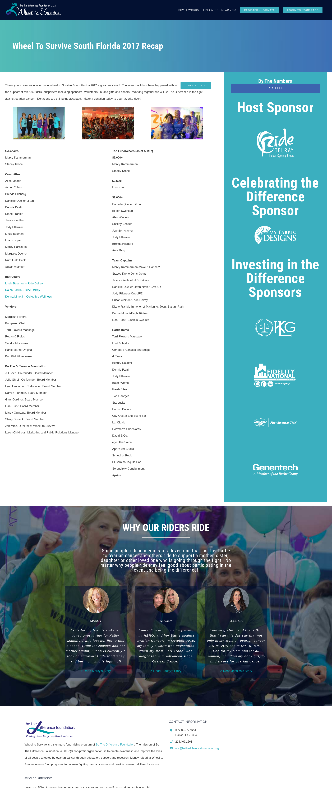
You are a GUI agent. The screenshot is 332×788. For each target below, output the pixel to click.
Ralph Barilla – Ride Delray (22, 290)
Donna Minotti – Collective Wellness (28, 296)
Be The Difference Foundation (115, 744)
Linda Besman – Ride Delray (24, 283)
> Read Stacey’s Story (165, 671)
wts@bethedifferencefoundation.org (197, 748)
